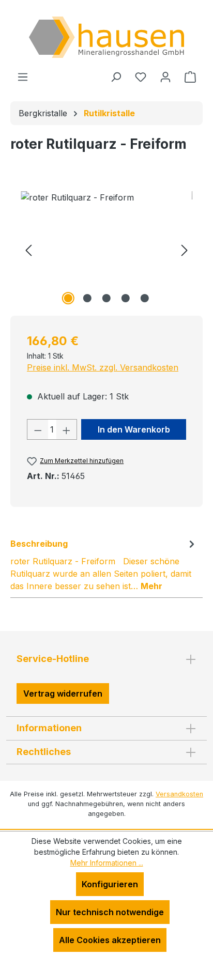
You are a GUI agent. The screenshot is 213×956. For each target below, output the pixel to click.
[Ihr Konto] (165, 76)
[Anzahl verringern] (38, 429)
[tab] (103, 564)
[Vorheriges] (28, 249)
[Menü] (22, 76)
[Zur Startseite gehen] (106, 37)
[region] (106, 249)
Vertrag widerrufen (62, 693)
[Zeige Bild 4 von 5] (125, 298)
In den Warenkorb (134, 429)
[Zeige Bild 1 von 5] (68, 298)
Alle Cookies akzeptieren (110, 940)
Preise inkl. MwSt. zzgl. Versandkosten (102, 367)
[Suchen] (115, 76)
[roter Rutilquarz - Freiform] (106, 249)
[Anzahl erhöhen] (67, 429)
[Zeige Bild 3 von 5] (106, 298)
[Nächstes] (184, 249)
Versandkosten (179, 794)
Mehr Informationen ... (106, 862)
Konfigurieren (110, 884)
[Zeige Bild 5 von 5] (145, 298)
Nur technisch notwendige (110, 912)
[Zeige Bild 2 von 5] (87, 298)
